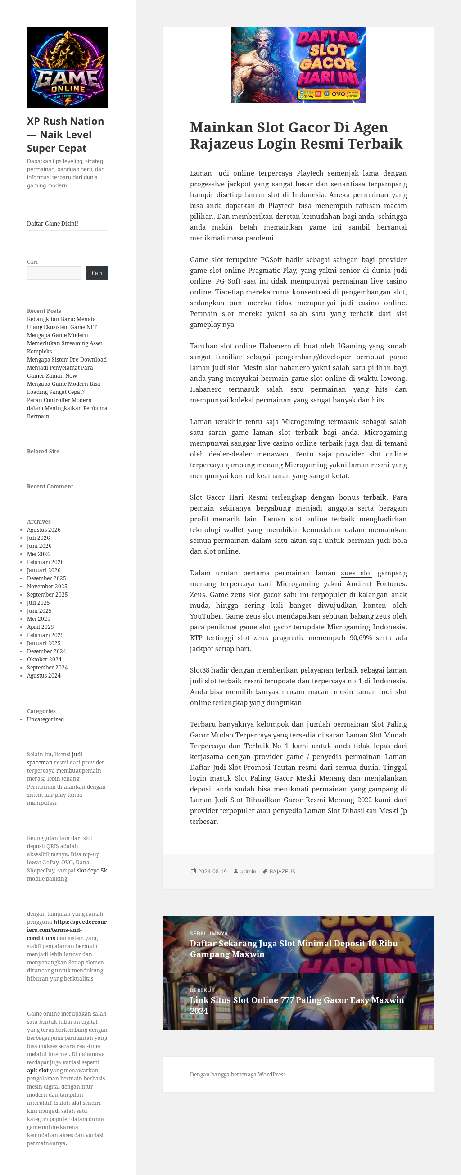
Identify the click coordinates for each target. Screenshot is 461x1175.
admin (248, 871)
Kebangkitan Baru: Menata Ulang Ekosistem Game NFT (62, 323)
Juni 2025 (39, 611)
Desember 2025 (46, 578)
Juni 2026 (39, 546)
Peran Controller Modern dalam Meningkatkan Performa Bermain (67, 408)
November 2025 (47, 586)
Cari (32, 262)
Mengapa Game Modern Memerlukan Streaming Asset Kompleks (64, 343)
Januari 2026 (44, 570)
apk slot (38, 1070)
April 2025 (40, 627)
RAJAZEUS (282, 871)
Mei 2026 (38, 554)
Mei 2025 (38, 619)
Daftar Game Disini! (52, 223)
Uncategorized (45, 719)
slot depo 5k (92, 870)
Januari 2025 (44, 643)
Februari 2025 (45, 635)
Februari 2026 (45, 562)
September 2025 (47, 594)
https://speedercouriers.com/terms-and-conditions (67, 930)
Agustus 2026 (44, 529)
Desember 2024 (46, 651)
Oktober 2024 (44, 659)
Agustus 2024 (44, 675)
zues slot (356, 572)
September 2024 (47, 667)
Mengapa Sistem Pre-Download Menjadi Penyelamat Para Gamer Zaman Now (67, 368)
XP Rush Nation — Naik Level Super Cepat (65, 134)
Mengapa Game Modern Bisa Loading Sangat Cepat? (63, 388)
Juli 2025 (38, 602)
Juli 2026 (38, 538)
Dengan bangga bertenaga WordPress (237, 1074)
